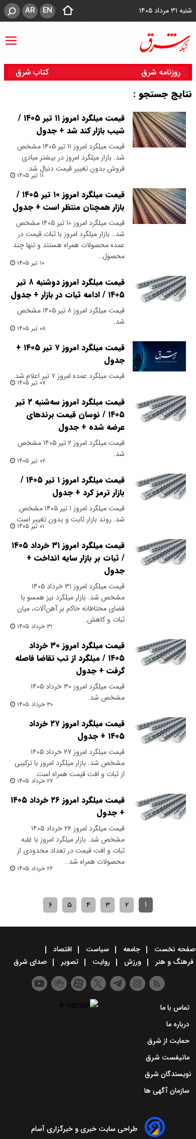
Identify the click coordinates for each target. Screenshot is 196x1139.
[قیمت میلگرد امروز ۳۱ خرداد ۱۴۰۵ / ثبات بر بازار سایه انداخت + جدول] (159, 557)
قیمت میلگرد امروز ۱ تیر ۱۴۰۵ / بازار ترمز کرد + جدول (73, 486)
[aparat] (78, 983)
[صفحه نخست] (64, 11)
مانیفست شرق (168, 1057)
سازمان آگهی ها (167, 1090)
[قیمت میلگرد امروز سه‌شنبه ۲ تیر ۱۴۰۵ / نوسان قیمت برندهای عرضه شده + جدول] (159, 413)
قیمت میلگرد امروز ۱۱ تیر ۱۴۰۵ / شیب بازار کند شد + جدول (71, 124)
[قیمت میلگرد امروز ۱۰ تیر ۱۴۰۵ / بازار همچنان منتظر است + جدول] (159, 206)
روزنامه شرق (160, 72)
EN (47, 11)
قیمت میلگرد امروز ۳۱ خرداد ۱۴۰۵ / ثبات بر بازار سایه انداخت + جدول (68, 558)
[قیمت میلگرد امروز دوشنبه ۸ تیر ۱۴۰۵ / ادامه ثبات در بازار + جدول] (159, 294)
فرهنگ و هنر (174, 961)
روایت (101, 961)
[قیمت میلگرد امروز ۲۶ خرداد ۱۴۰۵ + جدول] (159, 811)
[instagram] (137, 983)
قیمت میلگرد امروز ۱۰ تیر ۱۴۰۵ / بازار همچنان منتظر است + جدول (69, 200)
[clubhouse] (59, 983)
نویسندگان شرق (168, 1074)
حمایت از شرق (169, 1040)
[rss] (157, 983)
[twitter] (98, 983)
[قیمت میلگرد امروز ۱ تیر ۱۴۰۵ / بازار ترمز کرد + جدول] (159, 491)
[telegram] (118, 983)
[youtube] (39, 983)
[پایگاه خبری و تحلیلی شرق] (164, 43)
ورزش (132, 961)
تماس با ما (175, 1007)
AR (30, 11)
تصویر (69, 961)
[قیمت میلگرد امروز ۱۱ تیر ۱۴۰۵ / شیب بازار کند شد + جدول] (159, 129)
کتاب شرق (33, 72)
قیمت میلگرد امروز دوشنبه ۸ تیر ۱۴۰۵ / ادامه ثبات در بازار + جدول (68, 288)
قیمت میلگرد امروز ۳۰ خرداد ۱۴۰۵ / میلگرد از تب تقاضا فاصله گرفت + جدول (70, 658)
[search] (12, 11)
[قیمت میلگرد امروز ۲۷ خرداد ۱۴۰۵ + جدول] (159, 735)
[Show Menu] (11, 36)
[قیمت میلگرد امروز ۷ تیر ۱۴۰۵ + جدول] (159, 356)
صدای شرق (31, 961)
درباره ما (178, 1024)
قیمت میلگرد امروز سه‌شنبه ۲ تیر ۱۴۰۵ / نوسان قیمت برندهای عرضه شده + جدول (70, 414)
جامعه (131, 949)
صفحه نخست (173, 949)
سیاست (97, 949)
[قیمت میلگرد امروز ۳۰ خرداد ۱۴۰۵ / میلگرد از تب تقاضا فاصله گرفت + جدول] (159, 657)
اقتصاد (62, 949)
